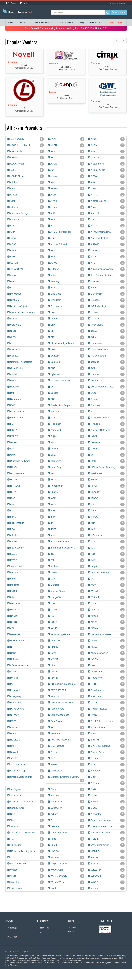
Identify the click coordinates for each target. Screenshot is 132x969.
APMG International (66, 232)
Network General (26, 640)
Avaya (26, 275)
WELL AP (106, 869)
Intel (106, 541)
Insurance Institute (66, 541)
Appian (26, 238)
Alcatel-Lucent (106, 201)
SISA (106, 777)
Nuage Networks (106, 653)
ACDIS (66, 163)
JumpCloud (26, 566)
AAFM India (26, 151)
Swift (26, 814)
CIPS (26, 337)
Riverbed (66, 733)
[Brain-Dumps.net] (18, 11)
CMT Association (106, 349)
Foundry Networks (106, 430)
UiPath (66, 845)
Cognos (26, 355)
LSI (106, 578)
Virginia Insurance (66, 863)
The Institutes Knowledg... (26, 832)
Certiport (66, 318)
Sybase (66, 814)
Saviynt (26, 752)
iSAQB (26, 554)
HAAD (26, 467)
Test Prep (66, 826)
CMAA (66, 349)
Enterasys (106, 405)
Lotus (26, 578)
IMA (106, 529)
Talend (66, 820)
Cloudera (26, 349)
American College (26, 213)
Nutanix (26, 659)
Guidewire (66, 461)
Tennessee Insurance (106, 820)
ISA (106, 547)
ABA (106, 151)
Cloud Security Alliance (66, 343)
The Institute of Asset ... (106, 826)
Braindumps (12, 928)
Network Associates (106, 634)
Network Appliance (66, 634)
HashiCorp (66, 467)
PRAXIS (66, 696)
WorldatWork (66, 882)
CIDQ (26, 331)
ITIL (66, 560)
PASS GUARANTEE (41, 22)
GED (66, 442)
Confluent (66, 362)
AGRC (106, 182)
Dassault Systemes (66, 380)
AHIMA (66, 188)
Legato (106, 566)
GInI (26, 448)
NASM (106, 616)
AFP (66, 182)
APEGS (26, 225)
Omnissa (26, 671)
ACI (66, 170)
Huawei (66, 492)
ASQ (106, 256)
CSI (106, 368)
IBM (26, 504)
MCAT (106, 585)
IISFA (66, 529)
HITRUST (26, 486)
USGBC (66, 851)
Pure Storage (66, 708)
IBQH (66, 504)
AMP (66, 213)
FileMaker (66, 424)
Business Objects (26, 306)
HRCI (106, 486)
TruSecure (26, 845)
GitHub (66, 448)
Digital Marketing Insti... (106, 386)
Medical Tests (66, 591)
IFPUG (106, 516)
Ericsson (66, 411)
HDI (66, 473)
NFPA (106, 640)
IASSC (106, 498)
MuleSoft (26, 609)
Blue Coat (66, 294)
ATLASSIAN (26, 269)
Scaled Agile (106, 752)
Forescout (66, 430)
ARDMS (106, 244)
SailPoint (106, 739)
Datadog (26, 386)
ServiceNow (66, 770)
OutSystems (106, 671)
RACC (106, 715)
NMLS (106, 647)
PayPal (66, 677)
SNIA (106, 789)
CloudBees (106, 343)
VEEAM (66, 857)
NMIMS (66, 647)
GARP (26, 442)
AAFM (106, 145)
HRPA (26, 492)
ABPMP (26, 157)
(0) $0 (120, 12)
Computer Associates (26, 362)
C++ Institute (66, 306)
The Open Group (66, 832)
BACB (26, 281)
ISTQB (26, 560)
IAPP (66, 498)
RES (66, 727)
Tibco (66, 839)
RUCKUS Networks (66, 739)
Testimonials (44, 928)
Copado (106, 362)
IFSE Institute (26, 523)
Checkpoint (106, 324)
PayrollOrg (106, 677)
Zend (66, 888)
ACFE (26, 170)
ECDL (66, 399)
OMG (106, 665)
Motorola (106, 597)
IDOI (106, 510)
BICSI (106, 287)
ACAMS (106, 157)
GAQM (106, 436)
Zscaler (106, 888)
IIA (66, 523)
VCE (26, 857)
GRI (106, 455)
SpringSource (26, 808)
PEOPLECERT (66, 690)
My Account (12, 3)
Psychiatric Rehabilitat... (66, 702)
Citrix (106, 337)
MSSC (106, 603)
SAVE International (106, 746)
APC (106, 219)
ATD (106, 263)
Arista (26, 250)
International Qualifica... (66, 547)
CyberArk (106, 374)
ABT (66, 157)
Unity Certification (106, 845)
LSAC (66, 578)
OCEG (106, 659)
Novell (66, 653)
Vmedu (26, 869)
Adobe (26, 182)
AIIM (26, 201)
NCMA (106, 628)
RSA (106, 733)
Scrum (106, 758)
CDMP (106, 312)
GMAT (26, 455)
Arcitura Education (66, 244)
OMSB (66, 671)
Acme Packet (106, 170)
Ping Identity (106, 690)
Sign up (122, 3)
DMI (26, 393)
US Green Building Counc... (26, 851)
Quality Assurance (66, 715)
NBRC (26, 622)
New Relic (66, 640)
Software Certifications (26, 801)
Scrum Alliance (26, 764)
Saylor (66, 752)
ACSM (106, 176)
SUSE (106, 808)
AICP (66, 194)
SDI (106, 764)
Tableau (26, 820)
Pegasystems (26, 690)
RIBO (26, 733)
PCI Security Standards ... (66, 684)
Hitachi (106, 479)
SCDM (26, 758)
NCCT (106, 622)
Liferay (66, 572)
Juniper (66, 566)
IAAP (26, 498)
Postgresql (26, 696)
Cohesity (66, 355)
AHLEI (26, 194)
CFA (66, 324)
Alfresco (26, 207)
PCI (26, 684)
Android (106, 213)
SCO (66, 758)
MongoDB (66, 597)
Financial (106, 424)
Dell (66, 386)
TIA (26, 839)
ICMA (66, 510)
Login (113, 3)
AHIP (106, 188)
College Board (106, 355)
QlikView (26, 715)
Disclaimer (72, 927)
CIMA (106, 331)
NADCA (26, 616)
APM (26, 232)
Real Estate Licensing (106, 721)
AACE (106, 139)
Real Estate (66, 721)
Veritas (106, 857)
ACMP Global (26, 176)
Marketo (66, 585)
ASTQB (26, 263)
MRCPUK (26, 603)
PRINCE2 (106, 696)
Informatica (106, 535)
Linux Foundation (106, 572)
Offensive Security (26, 665)
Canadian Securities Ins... (26, 312)
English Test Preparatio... (66, 405)
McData (26, 591)
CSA (66, 368)
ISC (66, 554)
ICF (26, 510)
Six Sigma (26, 789)
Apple (66, 238)
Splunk (106, 801)
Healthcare (106, 473)
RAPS (26, 721)
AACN (66, 145)
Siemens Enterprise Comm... (66, 777)
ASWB (66, 263)
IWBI (106, 560)
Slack (66, 789)
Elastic (106, 399)
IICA (26, 529)
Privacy (71, 931)
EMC (26, 405)
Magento (26, 585)
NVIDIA (66, 659)
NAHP (66, 616)
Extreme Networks (106, 417)
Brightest (26, 300)
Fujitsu (66, 436)
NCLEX (66, 628)
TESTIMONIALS (66, 22)
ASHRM (26, 256)
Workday (26, 882)
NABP (66, 609)
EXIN (66, 417)
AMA (106, 207)
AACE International (26, 145)
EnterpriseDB (26, 411)
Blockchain (26, 294)
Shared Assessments (26, 777)
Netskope (26, 634)
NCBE (66, 622)
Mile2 (26, 597)
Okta (66, 665)
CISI (66, 337)
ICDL (106, 504)
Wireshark (106, 876)
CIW (26, 343)
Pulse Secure (26, 708)
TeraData (26, 826)
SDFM (66, 764)
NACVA (106, 609)
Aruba (106, 250)
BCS (66, 287)
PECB (106, 684)
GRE (66, 455)
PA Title (26, 677)
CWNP (26, 374)
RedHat (26, 727)
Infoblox (26, 535)
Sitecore (106, 783)
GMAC (106, 448)
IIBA (106, 523)
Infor (66, 535)
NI (26, 647)
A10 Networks (26, 139)
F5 (26, 424)
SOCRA (66, 795)
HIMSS (26, 479)
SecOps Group (26, 770)
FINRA (26, 430)
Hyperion (106, 492)
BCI (26, 287)
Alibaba (66, 207)
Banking (66, 281)
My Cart (26, 3)
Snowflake (26, 795)
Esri (106, 411)
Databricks (106, 380)
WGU (26, 876)
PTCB (106, 702)
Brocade (106, 300)
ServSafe (106, 770)
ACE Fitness (106, 163)
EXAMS (22, 22)
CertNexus (26, 324)
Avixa (66, 275)
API (66, 225)
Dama (26, 380)
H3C (106, 461)
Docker (66, 393)
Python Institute (106, 708)
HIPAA (66, 479)
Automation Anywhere (106, 269)
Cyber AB (66, 374)
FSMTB (26, 436)
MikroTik (106, 591)
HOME (10, 22)
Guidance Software (26, 461)
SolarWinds (66, 801)
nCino (26, 628)
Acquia (66, 176)
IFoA (66, 516)
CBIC (66, 312)
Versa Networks (26, 863)
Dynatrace (26, 399)
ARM (66, 250)
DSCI (106, 393)
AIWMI (66, 201)
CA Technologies (106, 306)
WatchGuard (66, 869)
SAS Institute (66, 746)
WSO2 (106, 882)
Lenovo (26, 572)
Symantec (106, 814)
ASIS (66, 256)
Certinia (26, 318)
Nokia (26, 653)
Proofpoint (26, 702)
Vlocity (106, 863)
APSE (26, 244)
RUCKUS (26, 739)
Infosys (26, 541)
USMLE (106, 851)
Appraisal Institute (106, 238)
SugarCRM (66, 808)
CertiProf (106, 318)
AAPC (66, 151)
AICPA (106, 194)
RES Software (106, 727)
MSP (66, 603)
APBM (66, 219)
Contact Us (96, 22)
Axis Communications (106, 275)
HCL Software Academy (106, 467)
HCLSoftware (26, 473)
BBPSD (106, 281)
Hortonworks (66, 486)
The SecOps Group (106, 832)
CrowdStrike (26, 368)
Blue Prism (106, 294)
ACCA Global (26, 163)
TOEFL (106, 839)
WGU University (66, 876)
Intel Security (26, 547)
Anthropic (26, 219)
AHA (26, 188)
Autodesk (66, 269)
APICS (106, 225)
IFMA (26, 516)
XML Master (26, 888)
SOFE (106, 795)
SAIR (26, 746)
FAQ (82, 22)
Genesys (106, 442)
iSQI (106, 554)
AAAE (66, 139)
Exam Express (26, 417)
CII (66, 331)
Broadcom (66, 300)
